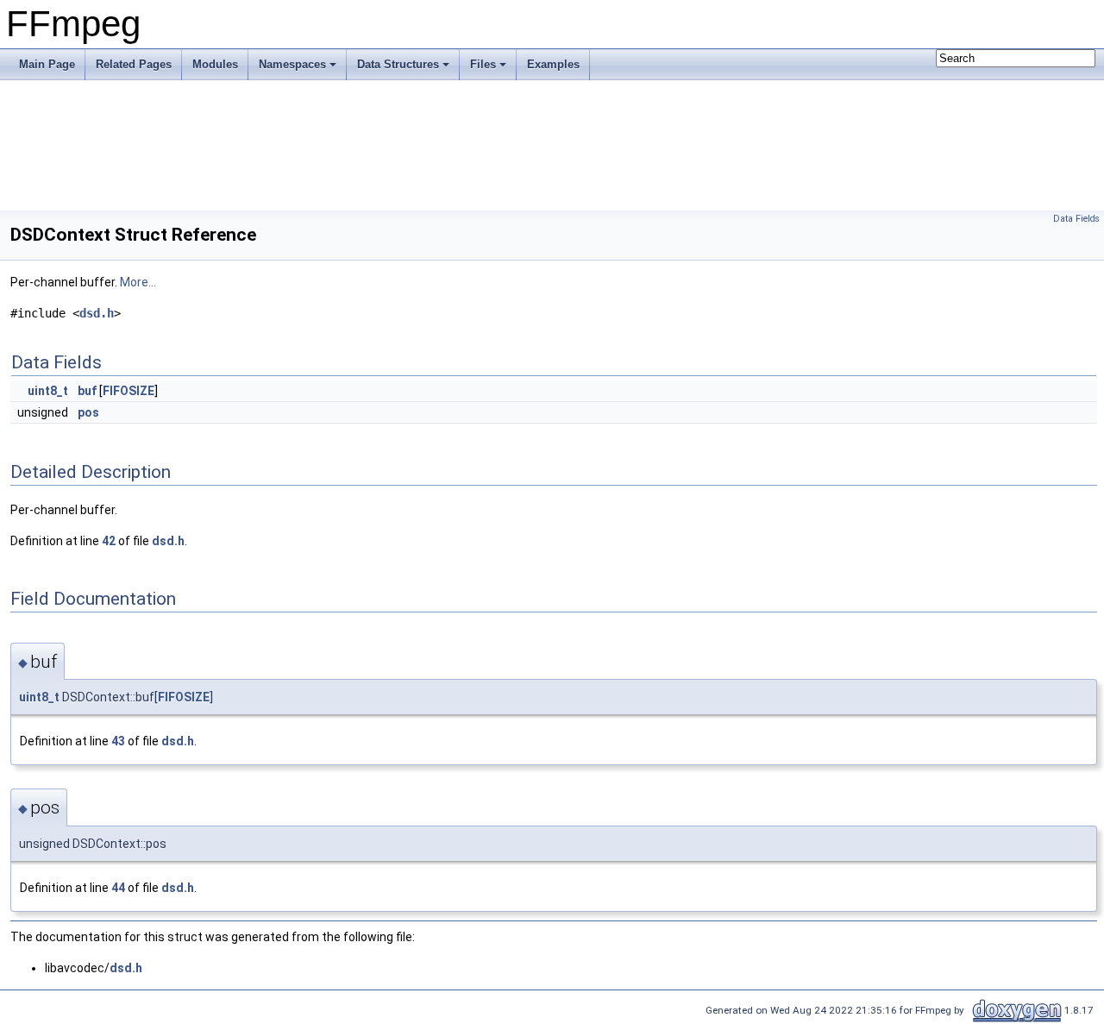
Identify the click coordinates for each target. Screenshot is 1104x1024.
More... (138, 282)
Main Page (47, 64)
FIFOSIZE (128, 391)
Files (483, 64)
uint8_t (48, 391)
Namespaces (292, 64)
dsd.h (96, 313)
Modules (215, 64)
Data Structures (398, 64)
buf (87, 391)
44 (118, 888)
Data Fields (1076, 218)
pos (88, 412)
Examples (553, 64)
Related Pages (134, 64)
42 (109, 541)
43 (118, 741)
